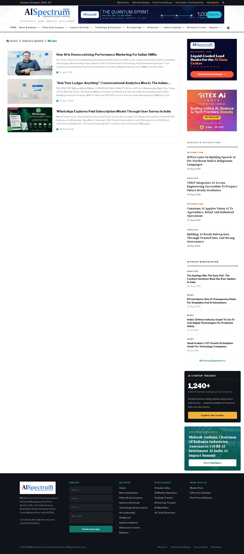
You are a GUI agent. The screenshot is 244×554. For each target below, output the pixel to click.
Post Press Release (162, 2)
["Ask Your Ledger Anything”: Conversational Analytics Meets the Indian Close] (31, 91)
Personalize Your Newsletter (190, 2)
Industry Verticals (129, 502)
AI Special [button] (152, 27)
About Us (162, 547)
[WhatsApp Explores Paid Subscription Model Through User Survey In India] (31, 119)
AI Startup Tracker (165, 502)
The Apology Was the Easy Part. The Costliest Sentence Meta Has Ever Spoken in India (211, 279)
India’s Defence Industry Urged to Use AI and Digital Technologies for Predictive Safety (210, 323)
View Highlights (212, 462)
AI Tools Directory (165, 512)
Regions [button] (214, 27)
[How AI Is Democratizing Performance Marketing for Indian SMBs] (31, 62)
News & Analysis (128, 492)
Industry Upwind (32, 41)
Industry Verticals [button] (79, 27)
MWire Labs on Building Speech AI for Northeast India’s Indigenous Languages (211, 160)
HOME (13, 27)
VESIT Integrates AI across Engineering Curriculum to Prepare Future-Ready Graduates (212, 186)
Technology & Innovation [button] (108, 27)
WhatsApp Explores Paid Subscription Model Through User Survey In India (113, 111)
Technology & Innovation (133, 507)
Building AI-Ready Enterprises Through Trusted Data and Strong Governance (211, 238)
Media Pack (123, 2)
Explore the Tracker (212, 415)
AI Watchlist (162, 507)
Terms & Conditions (180, 547)
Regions (124, 532)
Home (14, 41)
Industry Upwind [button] (172, 27)
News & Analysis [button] (28, 27)
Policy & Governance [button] (53, 27)
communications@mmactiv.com (37, 519)
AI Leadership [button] (134, 27)
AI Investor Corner (197, 27)
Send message (91, 529)
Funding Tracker (164, 497)
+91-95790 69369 (29, 523)
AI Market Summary (166, 492)
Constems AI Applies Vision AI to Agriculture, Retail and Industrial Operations (210, 212)
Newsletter (213, 2)
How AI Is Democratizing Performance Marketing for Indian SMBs (106, 54)
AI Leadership (127, 512)
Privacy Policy (201, 547)
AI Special (124, 517)
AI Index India (162, 488)
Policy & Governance (131, 497)
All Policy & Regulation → (212, 360)
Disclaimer (216, 547)
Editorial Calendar (141, 2)
